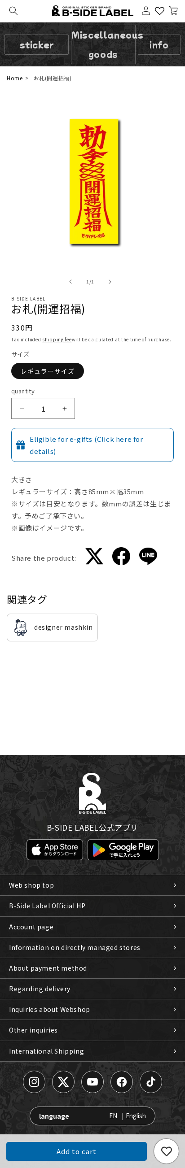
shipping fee (56, 339)
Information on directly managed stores (75, 947)
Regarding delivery (39, 988)
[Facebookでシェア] (121, 557)
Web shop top (31, 884)
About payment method (48, 967)
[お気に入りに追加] (166, 1151)
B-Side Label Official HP (47, 905)
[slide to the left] (70, 282)
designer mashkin (63, 627)
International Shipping (46, 1050)
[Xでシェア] (94, 557)
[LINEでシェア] (148, 557)
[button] (13, 11)
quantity (23, 391)
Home (14, 78)
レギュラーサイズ (48, 370)
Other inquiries (33, 1029)
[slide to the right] (110, 282)
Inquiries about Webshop (49, 1009)
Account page (31, 926)
